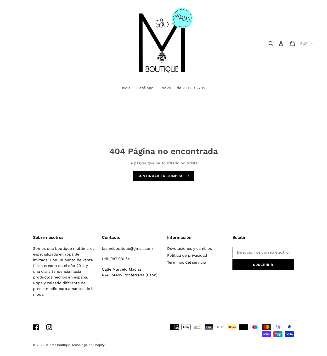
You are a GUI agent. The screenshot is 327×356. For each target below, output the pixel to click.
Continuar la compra (159, 176)
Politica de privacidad (187, 255)
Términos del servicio (186, 262)
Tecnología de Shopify (88, 345)
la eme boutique (59, 345)
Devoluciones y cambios (189, 248)
